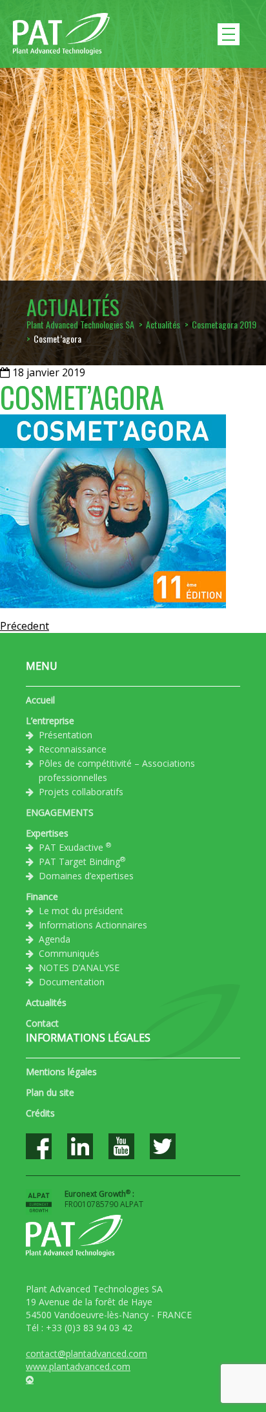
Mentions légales (61, 1071)
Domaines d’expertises (86, 876)
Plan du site (50, 1092)
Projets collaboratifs (81, 792)
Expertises (47, 833)
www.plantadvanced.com (78, 1366)
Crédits (40, 1113)
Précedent (24, 626)
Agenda (54, 939)
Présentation (65, 735)
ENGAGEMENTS (60, 812)
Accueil (40, 700)
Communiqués (69, 953)
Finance (42, 896)
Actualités (46, 1002)
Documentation (72, 982)
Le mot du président (81, 910)
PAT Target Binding (82, 861)
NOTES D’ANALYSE (79, 967)
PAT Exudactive (75, 846)
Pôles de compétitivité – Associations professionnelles (117, 770)
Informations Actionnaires (93, 925)
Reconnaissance (73, 749)
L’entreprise (50, 720)
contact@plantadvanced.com (86, 1353)
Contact (42, 1023)
